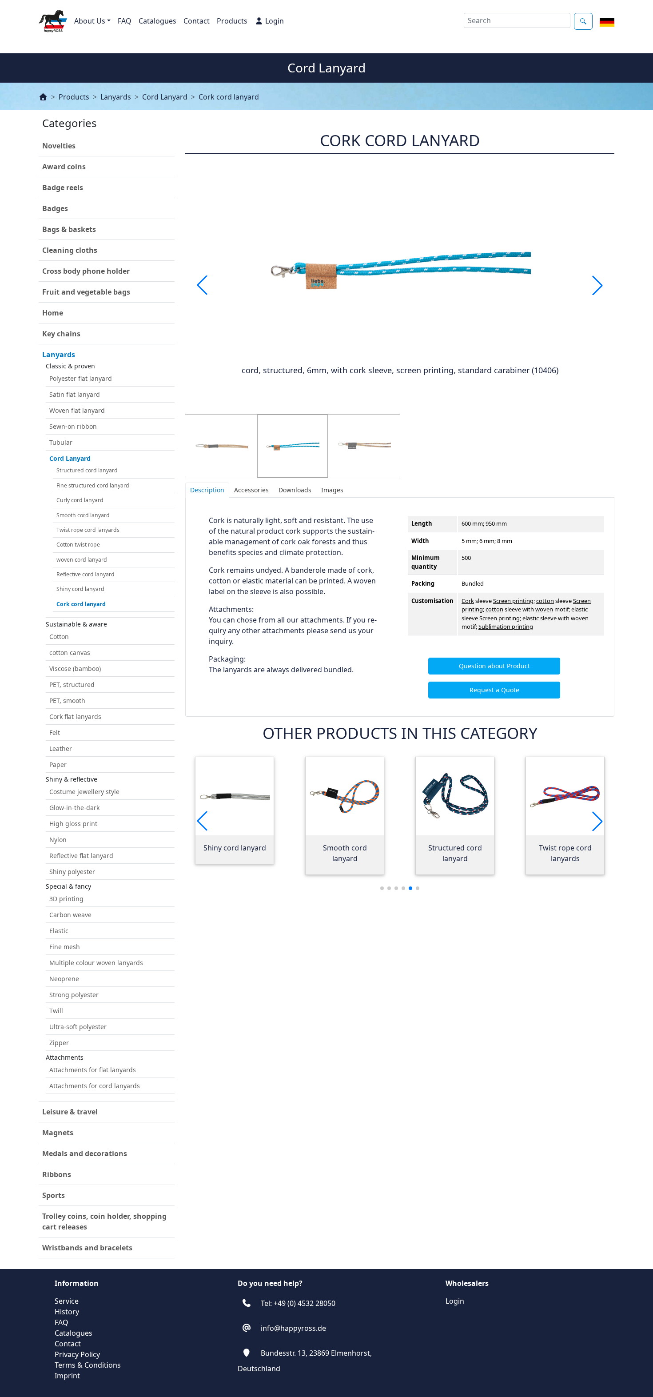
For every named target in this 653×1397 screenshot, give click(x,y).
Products (232, 21)
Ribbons (56, 1174)
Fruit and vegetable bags (86, 292)
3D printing (66, 898)
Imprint (67, 1376)
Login (274, 21)
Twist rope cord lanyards (87, 530)
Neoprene (64, 978)
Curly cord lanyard (80, 500)
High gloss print (73, 823)
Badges (55, 208)
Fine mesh (64, 946)
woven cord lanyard (81, 559)
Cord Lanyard (164, 97)
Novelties (59, 146)
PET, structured (72, 684)
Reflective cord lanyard (85, 574)
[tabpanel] (399, 607)
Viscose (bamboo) (75, 668)
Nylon (58, 839)
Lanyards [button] (58, 354)
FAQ (124, 21)
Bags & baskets (69, 229)
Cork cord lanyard (229, 97)
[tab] (207, 490)
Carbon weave (70, 914)
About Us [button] (89, 21)
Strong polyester (74, 994)
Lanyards (115, 97)
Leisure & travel (70, 1112)
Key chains (61, 334)
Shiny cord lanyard (80, 589)
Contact (196, 21)
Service (67, 1301)
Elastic (58, 930)
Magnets (57, 1133)
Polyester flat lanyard (80, 378)
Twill (56, 1010)
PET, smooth (67, 700)
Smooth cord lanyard (83, 515)
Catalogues (157, 21)
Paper (58, 764)
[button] (597, 285)
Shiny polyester (72, 871)
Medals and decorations (84, 1153)
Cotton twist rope (78, 544)
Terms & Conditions (88, 1365)
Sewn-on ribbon (73, 426)
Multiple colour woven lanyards (96, 962)
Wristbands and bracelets (87, 1248)
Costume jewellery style (84, 791)
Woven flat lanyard (77, 410)
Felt (54, 732)
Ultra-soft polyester (78, 1026)
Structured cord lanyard (87, 470)
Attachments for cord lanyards (94, 1086)
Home (52, 313)
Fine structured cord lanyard (92, 485)
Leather (60, 748)
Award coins (64, 167)
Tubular (60, 442)
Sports (53, 1195)
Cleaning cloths (69, 250)
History (67, 1312)
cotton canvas (69, 652)
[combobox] (517, 20)
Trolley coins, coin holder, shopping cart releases (104, 1221)
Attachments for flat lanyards (92, 1070)
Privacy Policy (77, 1354)
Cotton (59, 636)
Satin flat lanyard (74, 394)
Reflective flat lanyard (81, 855)
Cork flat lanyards (75, 716)
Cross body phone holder (86, 271)
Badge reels (62, 187)
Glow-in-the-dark (74, 807)
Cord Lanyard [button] (70, 458)
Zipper (59, 1042)
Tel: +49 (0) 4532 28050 (298, 1303)
